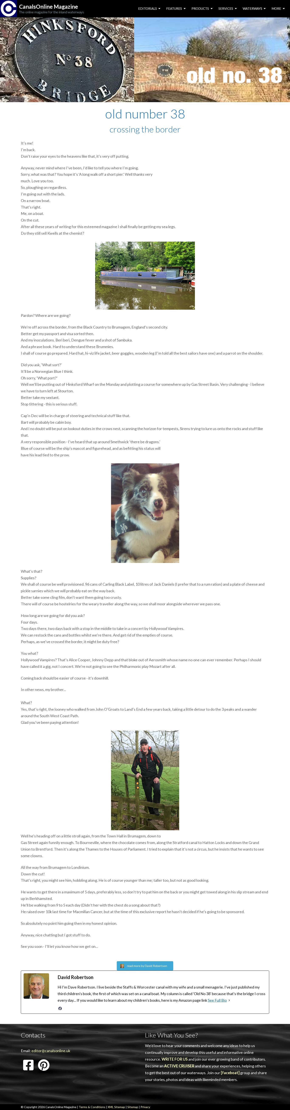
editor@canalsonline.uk (50, 1050)
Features (174, 8)
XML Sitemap (116, 1107)
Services (226, 8)
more (277, 8)
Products (200, 8)
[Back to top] (280, 1100)
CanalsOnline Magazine (48, 6)
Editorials (148, 8)
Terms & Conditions (92, 1107)
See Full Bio (217, 1000)
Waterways (253, 8)
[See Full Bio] (229, 1000)
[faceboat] (230, 1072)
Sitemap (132, 1107)
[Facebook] (60, 1008)
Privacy (145, 1107)
